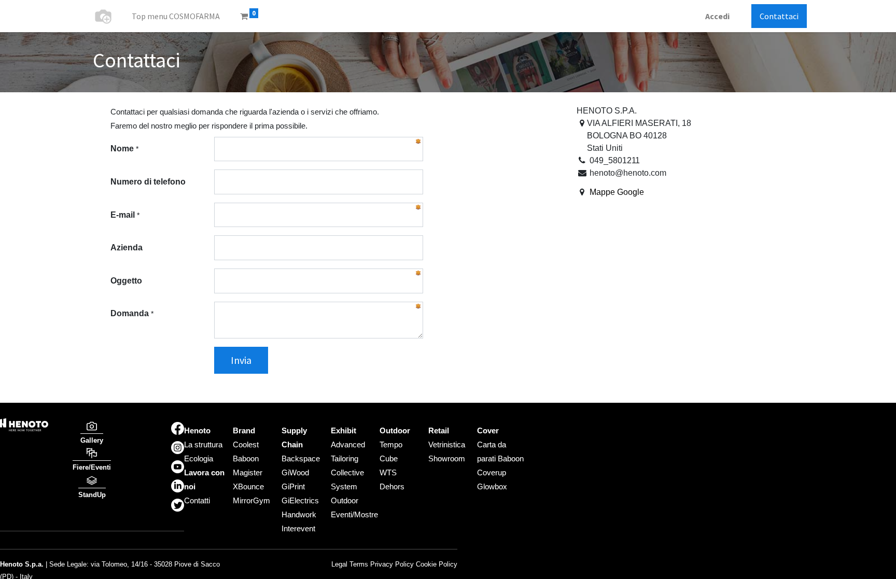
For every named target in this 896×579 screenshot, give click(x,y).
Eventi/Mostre (354, 514)
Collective (347, 472)
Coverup (491, 472)
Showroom (446, 458)
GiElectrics (300, 500)
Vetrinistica (446, 444)
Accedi (717, 16)
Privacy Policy (392, 564)
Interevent (298, 528)
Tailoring (344, 458)
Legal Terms (349, 564)
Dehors (392, 486)
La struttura (203, 444)
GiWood (295, 472)
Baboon (246, 458)
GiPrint (293, 486)
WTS (388, 472)
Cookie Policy (436, 564)
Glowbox (492, 486)
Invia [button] (241, 360)
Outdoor (344, 500)
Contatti (197, 500)
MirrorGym (251, 500)
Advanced (348, 444)
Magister (247, 472)
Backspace (301, 458)
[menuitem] (176, 16)
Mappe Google (617, 192)
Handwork (299, 514)
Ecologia (198, 458)
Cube (389, 458)
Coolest (246, 444)
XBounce (248, 486)
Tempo (391, 444)
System (344, 486)
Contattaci (779, 16)
